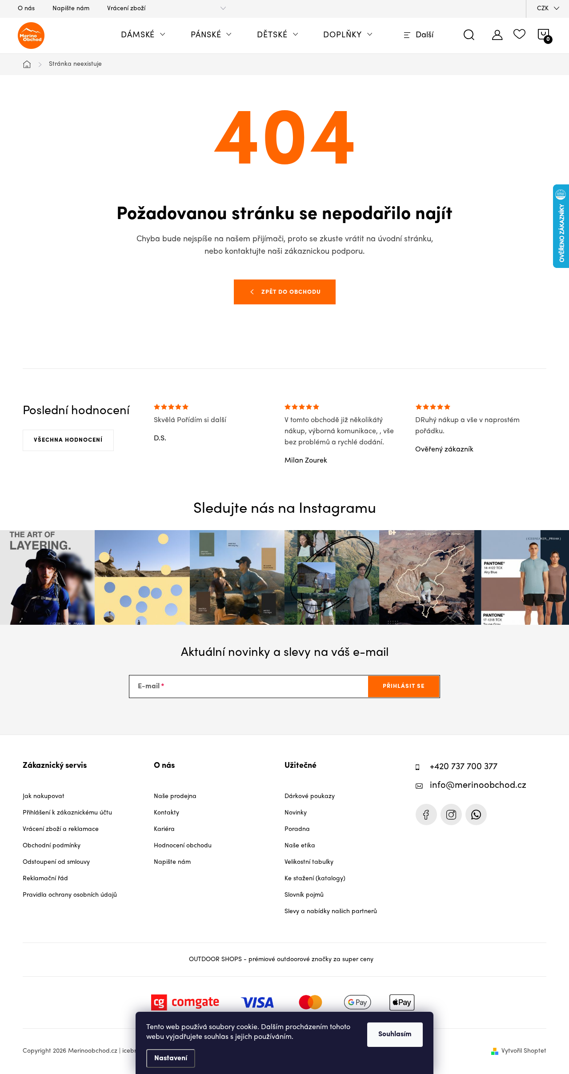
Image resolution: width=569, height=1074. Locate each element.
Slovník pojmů (304, 895)
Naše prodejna (175, 796)
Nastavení (170, 1058)
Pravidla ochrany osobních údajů (70, 895)
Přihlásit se (404, 686)
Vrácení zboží (126, 9)
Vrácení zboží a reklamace (61, 829)
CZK (543, 9)
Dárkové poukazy (309, 796)
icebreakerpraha (451, 814)
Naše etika (299, 846)
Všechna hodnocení (68, 440)
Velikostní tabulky (308, 862)
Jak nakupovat (43, 796)
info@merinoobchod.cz (478, 786)
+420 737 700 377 (463, 767)
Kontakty (166, 813)
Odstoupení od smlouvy (56, 862)
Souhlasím (395, 1034)
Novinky (295, 813)
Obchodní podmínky (51, 846)
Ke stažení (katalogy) (314, 879)
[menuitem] (143, 35)
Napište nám (70, 9)
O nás (26, 9)
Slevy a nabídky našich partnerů (330, 911)
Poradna (297, 829)
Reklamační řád (45, 879)
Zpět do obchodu (291, 292)
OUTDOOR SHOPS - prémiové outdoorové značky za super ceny (281, 959)
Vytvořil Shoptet (523, 1051)
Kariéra (164, 829)
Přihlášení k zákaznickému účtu (67, 813)
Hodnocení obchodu (183, 846)
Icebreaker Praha (426, 814)
